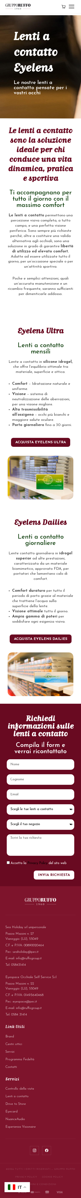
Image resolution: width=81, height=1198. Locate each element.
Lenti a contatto (17, 1096)
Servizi (9, 1052)
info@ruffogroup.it (29, 958)
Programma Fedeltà (19, 1059)
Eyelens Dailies (40, 522)
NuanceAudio (15, 1119)
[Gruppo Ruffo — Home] (18, 6)
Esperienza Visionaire (20, 1127)
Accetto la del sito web (39, 863)
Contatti (11, 1067)
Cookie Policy (52, 1177)
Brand (9, 1036)
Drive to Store (15, 1104)
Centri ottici (13, 1044)
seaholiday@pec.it (25, 952)
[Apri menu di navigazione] (72, 7)
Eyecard (11, 1111)
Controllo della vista (19, 1088)
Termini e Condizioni (40, 1184)
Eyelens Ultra (41, 331)
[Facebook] (46, 1150)
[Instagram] (34, 1150)
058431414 (18, 965)
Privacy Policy (37, 863)
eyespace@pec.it (25, 1001)
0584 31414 (19, 1014)
